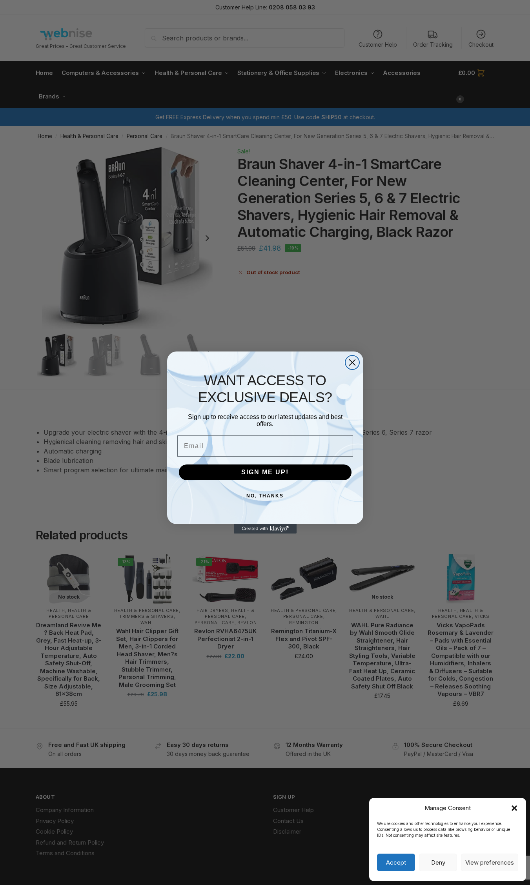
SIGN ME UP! (265, 472)
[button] (514, 808)
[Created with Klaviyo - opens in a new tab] (265, 529)
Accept (396, 862)
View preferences (489, 862)
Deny (438, 862)
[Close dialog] (352, 362)
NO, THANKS (265, 496)
